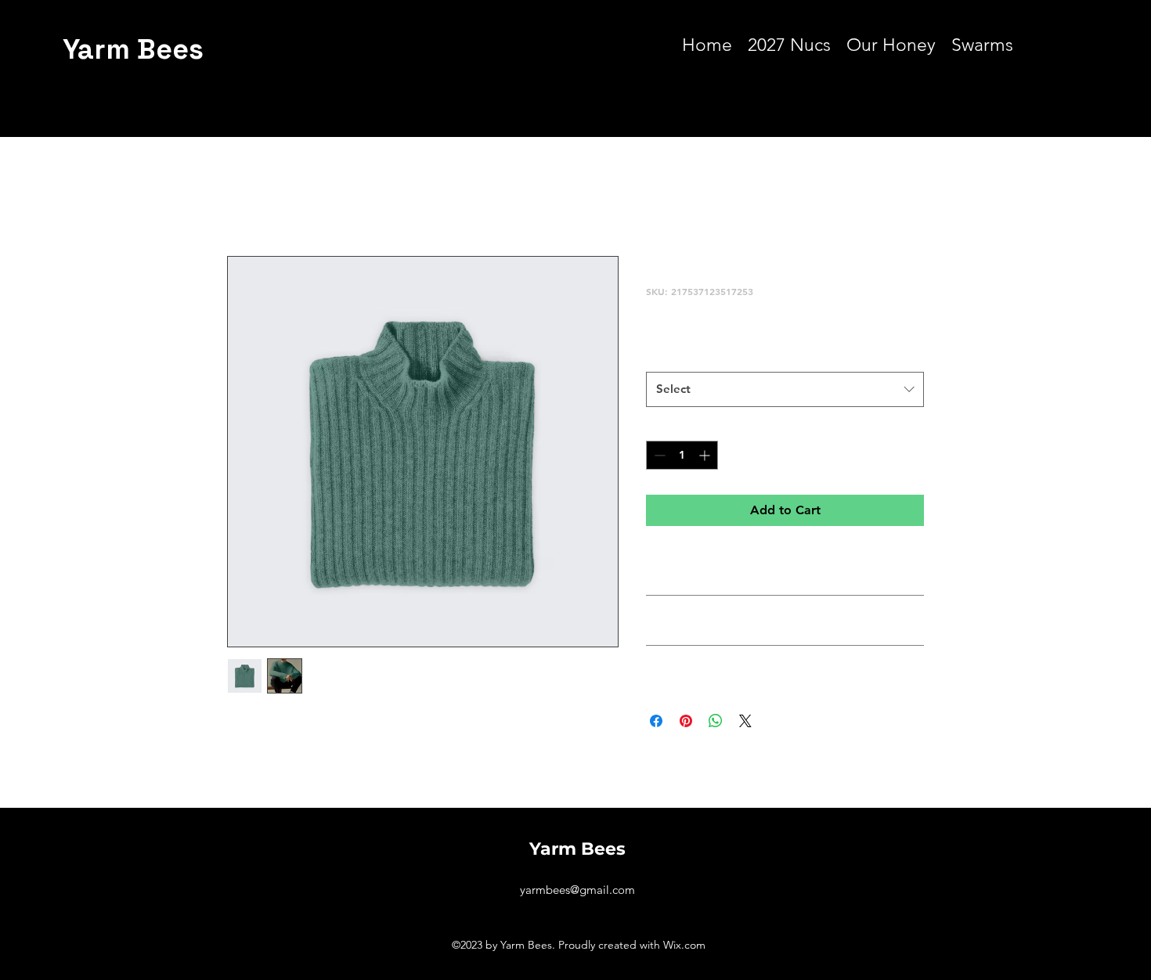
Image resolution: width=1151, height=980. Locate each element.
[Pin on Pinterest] (686, 721)
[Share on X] (745, 721)
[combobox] (785, 389)
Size (660, 356)
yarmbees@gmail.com (577, 889)
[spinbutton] (682, 455)
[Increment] (706, 455)
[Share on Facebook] (656, 721)
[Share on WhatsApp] (715, 721)
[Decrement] (658, 455)
